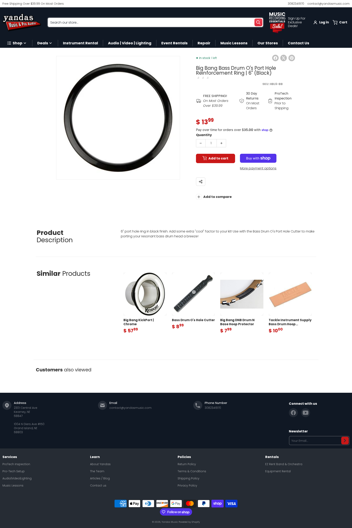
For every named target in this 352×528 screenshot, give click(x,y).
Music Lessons (12, 485)
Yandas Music (170, 522)
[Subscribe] (345, 440)
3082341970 (296, 4)
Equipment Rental (278, 471)
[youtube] (305, 412)
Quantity (204, 135)
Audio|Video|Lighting (17, 478)
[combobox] (155, 22)
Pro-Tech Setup (13, 471)
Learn (95, 457)
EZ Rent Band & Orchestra (283, 464)
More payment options (258, 168)
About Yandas (100, 464)
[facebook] (293, 412)
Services (9, 457)
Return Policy (187, 464)
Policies (184, 457)
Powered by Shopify (189, 522)
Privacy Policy (187, 485)
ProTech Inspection (16, 464)
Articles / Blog (100, 478)
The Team (97, 471)
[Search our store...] (258, 22)
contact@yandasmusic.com (328, 4)
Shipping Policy (188, 478)
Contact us (98, 485)
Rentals (272, 457)
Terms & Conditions (192, 471)
